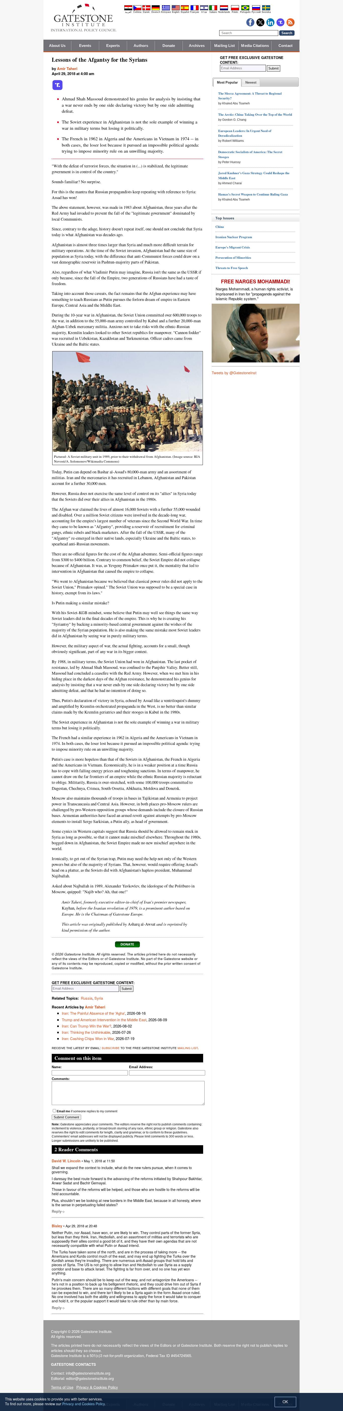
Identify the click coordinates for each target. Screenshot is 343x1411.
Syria (98, 998)
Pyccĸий (256, 12)
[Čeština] (137, 9)
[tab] (227, 83)
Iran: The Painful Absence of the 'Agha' (93, 1013)
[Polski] (235, 9)
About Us (57, 45)
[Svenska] (266, 9)
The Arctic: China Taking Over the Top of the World (255, 114)
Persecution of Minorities (233, 257)
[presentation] (227, 82)
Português (245, 12)
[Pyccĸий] (256, 9)
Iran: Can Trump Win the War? (86, 1026)
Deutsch (155, 12)
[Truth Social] (57, 89)
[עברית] (204, 9)
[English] (176, 9)
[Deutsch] (156, 9)
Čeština (137, 12)
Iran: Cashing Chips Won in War (88, 1038)
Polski (235, 12)
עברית (204, 12)
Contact (285, 45)
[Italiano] (213, 9)
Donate (168, 45)
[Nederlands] (224, 9)
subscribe (111, 1047)
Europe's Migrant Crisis (232, 247)
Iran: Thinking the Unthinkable (86, 1032)
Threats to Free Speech (231, 267)
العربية (128, 12)
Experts (113, 45)
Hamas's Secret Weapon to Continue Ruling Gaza (253, 194)
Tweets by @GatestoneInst (234, 372)
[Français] (195, 9)
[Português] (245, 9)
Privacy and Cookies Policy (83, 1403)
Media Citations (255, 45)
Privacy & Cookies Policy (97, 1387)
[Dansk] (146, 9)
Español (185, 12)
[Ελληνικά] (166, 9)
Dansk (146, 12)
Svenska (266, 12)
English (176, 12)
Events (85, 45)
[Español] (185, 9)
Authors (141, 45)
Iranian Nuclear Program (233, 236)
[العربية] (128, 9)
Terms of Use (62, 1387)
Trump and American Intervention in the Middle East (104, 1019)
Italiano (213, 12)
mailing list (188, 1047)
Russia (86, 998)
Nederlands (224, 12)
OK (285, 1402)
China (219, 226)
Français (194, 12)
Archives (197, 45)
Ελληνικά (166, 12)
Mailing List (224, 45)
